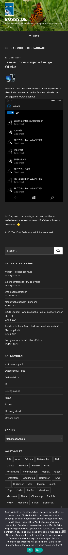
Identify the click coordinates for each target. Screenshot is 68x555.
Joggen (41, 484)
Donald (10, 465)
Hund (57, 477)
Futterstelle (12, 477)
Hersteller (44, 477)
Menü (36, 35)
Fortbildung (13, 471)
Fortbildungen (30, 471)
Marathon (44, 490)
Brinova (29, 459)
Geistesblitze (12, 377)
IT (6, 384)
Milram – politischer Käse (18, 271)
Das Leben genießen (16, 291)
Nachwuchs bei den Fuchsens (21, 301)
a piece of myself (14, 364)
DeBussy (27, 232)
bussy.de (16, 19)
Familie (36, 465)
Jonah (52, 484)
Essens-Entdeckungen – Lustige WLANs (28, 64)
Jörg (9, 490)
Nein (38, 550)
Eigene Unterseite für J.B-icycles (22, 281)
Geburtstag (29, 477)
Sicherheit (48, 502)
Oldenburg (37, 496)
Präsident (22, 502)
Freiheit (46, 471)
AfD (9, 459)
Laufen (30, 490)
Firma (47, 465)
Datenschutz (44, 459)
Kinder (19, 490)
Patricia (51, 496)
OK (30, 550)
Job (30, 484)
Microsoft (12, 496)
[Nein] (64, 531)
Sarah (35, 502)
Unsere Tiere (12, 418)
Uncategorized (13, 411)
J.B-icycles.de (12, 391)
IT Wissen (18, 484)
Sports (8, 404)
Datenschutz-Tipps (15, 370)
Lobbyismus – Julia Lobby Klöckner (24, 340)
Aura (17, 459)
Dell (57, 459)
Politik (10, 502)
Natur (8, 397)
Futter (57, 471)
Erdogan (23, 465)
